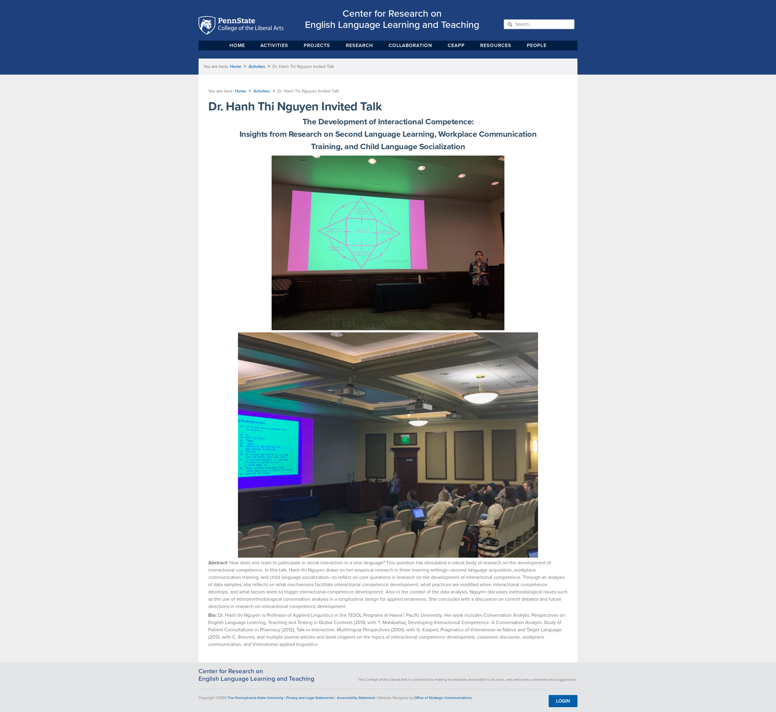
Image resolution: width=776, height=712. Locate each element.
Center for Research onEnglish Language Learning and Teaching (256, 675)
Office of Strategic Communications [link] (443, 697)
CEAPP (456, 45)
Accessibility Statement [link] (356, 697)
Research (359, 45)
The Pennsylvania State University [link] (255, 697)
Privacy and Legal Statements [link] (310, 697)
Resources (495, 45)
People (537, 45)
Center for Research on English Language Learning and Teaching (392, 19)
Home (237, 45)
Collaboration (410, 45)
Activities (274, 45)
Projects (317, 45)
